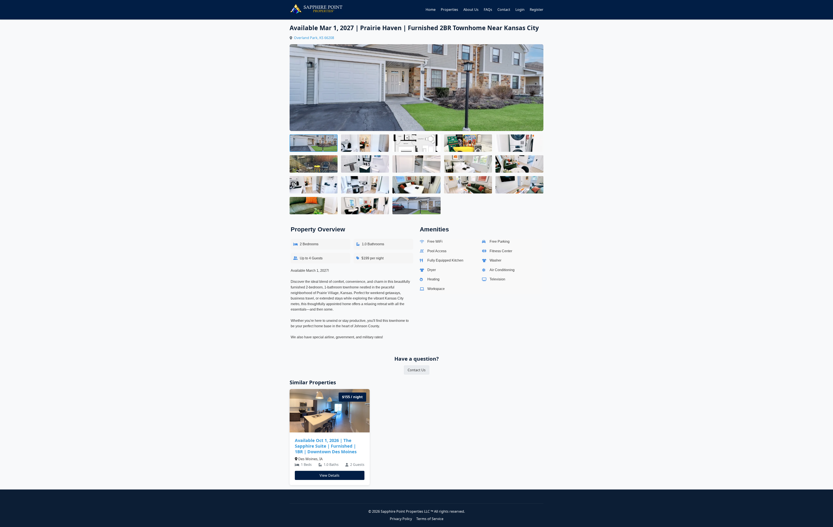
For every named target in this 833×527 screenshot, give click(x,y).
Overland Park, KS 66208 (314, 37)
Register (536, 9)
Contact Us (417, 370)
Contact (503, 9)
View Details (329, 475)
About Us (471, 9)
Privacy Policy (401, 518)
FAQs (488, 9)
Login (520, 9)
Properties (449, 9)
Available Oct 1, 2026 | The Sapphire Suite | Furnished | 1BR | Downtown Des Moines (326, 446)
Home (431, 9)
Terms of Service (429, 518)
